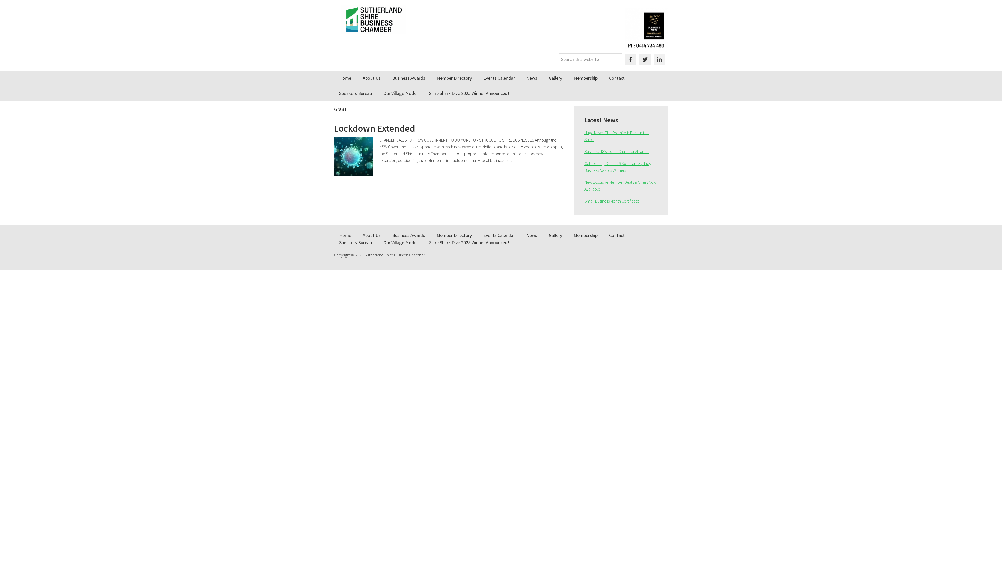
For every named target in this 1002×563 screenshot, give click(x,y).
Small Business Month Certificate (611, 201)
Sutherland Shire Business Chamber (373, 19)
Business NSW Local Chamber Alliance (616, 151)
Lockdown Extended (374, 128)
